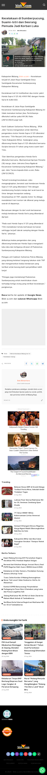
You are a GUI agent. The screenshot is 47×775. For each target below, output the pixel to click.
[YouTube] (26, 754)
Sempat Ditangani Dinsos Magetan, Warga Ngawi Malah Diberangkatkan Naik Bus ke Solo (29, 528)
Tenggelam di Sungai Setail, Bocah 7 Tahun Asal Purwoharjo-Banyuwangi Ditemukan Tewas (34, 647)
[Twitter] (12, 33)
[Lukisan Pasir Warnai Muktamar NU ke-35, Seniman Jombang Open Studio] (7, 504)
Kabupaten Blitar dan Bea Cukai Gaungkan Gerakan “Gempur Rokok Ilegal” (29, 541)
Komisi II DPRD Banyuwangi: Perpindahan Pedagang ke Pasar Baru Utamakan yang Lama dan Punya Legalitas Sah (23, 589)
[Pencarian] (44, 5)
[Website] (42, 400)
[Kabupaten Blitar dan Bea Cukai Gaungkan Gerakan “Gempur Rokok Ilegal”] (7, 543)
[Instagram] (17, 754)
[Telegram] (17, 33)
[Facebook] (9, 33)
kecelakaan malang (9, 357)
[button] (42, 770)
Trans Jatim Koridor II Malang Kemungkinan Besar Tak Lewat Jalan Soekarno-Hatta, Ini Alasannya (22, 580)
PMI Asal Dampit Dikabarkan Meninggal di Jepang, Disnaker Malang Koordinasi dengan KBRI (11, 647)
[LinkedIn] (21, 754)
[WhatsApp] (14, 33)
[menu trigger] (4, 5)
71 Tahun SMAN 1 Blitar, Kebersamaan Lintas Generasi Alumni (27, 515)
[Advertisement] (23, 327)
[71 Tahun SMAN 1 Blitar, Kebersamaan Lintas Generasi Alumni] (7, 517)
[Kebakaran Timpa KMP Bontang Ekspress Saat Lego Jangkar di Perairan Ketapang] (12, 668)
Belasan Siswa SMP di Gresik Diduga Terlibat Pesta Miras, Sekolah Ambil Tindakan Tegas (29, 489)
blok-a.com (24, 76)
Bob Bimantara (21, 30)
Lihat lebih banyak (23, 383)
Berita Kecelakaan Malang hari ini (20, 353)
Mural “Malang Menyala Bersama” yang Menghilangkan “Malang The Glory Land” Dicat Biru (34, 684)
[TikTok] (39, 754)
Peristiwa (6, 638)
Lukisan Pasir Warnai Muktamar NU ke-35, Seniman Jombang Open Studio (28, 502)
